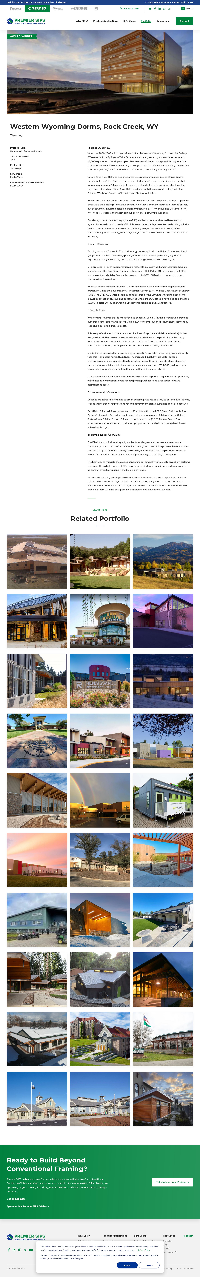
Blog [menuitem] (165, 1245)
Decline (149, 1265)
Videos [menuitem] (166, 1248)
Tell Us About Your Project (171, 1182)
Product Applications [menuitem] (105, 21)
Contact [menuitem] (188, 1236)
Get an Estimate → (17, 1199)
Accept (127, 1265)
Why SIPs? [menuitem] (82, 21)
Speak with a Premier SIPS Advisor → (28, 1206)
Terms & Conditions (185, 1269)
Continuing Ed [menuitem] (170, 1252)
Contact (184, 21)
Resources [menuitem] (163, 21)
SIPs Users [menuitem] (129, 21)
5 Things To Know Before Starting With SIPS (167, 2)
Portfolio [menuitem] (146, 21)
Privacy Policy (144, 1250)
